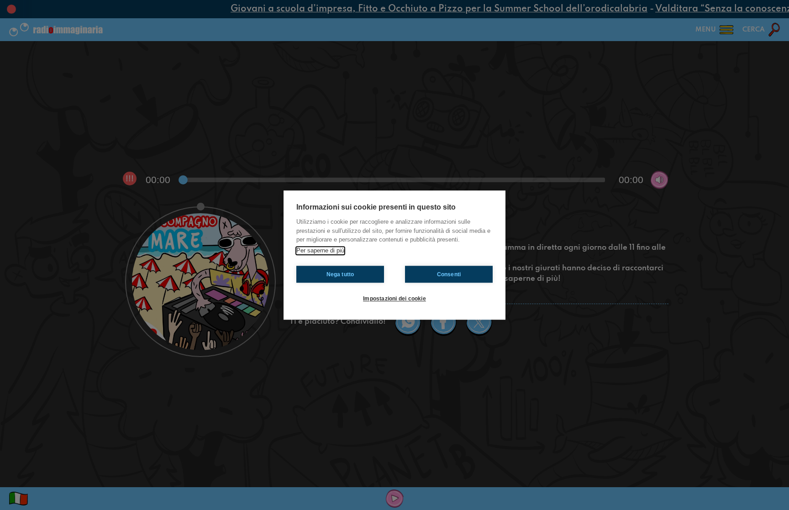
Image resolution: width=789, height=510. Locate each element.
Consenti (449, 274)
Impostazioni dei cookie (394, 298)
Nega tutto (340, 274)
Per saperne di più (320, 250)
